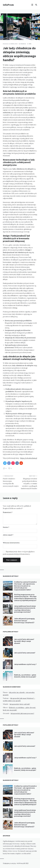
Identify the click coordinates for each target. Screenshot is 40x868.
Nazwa (6, 527)
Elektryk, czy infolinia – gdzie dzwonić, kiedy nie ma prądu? (25, 676)
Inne (30, 43)
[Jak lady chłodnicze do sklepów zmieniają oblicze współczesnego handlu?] (3, 35)
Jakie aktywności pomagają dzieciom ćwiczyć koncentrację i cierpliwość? (24, 621)
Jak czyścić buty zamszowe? (24, 653)
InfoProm (8, 4)
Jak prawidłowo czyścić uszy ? (25, 664)
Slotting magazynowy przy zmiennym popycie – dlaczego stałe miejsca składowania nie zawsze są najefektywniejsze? (25, 597)
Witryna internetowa (11, 543)
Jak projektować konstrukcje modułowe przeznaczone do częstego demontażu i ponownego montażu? (25, 609)
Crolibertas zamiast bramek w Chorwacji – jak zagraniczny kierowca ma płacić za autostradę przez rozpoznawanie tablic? (25, 586)
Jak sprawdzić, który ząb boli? (20, 704)
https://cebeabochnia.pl (28, 458)
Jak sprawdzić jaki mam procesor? (22, 713)
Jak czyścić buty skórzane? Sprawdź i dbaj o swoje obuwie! (24, 641)
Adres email (8, 535)
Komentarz (7, 512)
